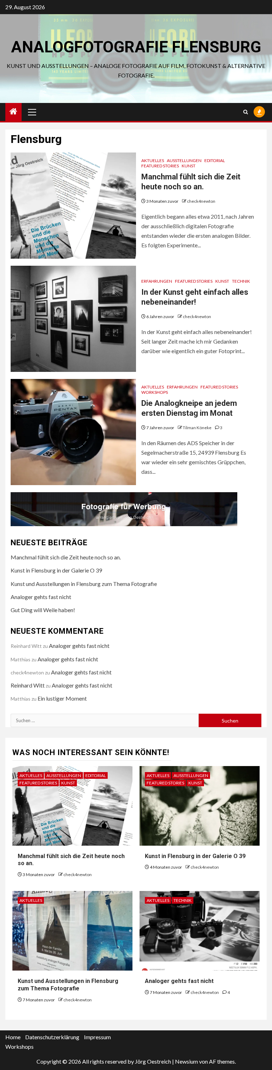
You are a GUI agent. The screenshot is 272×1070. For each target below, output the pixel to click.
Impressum (97, 1037)
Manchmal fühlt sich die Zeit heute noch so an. (66, 557)
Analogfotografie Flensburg (136, 47)
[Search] (245, 112)
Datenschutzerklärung (52, 1037)
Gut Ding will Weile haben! (43, 609)
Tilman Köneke (197, 427)
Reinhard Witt (28, 685)
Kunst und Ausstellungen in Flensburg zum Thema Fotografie (84, 583)
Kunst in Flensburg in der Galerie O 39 (56, 570)
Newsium (186, 1061)
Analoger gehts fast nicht (41, 596)
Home (13, 1037)
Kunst (189, 165)
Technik (241, 281)
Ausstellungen (184, 160)
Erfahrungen (156, 281)
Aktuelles (152, 160)
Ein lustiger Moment (62, 698)
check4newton (201, 201)
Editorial (214, 160)
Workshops (154, 392)
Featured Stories (160, 165)
